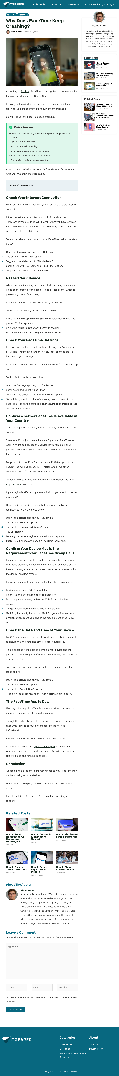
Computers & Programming (73, 1053)
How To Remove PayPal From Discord (40, 869)
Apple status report (44, 746)
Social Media (66, 1044)
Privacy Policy (96, 1049)
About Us (93, 1044)
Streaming (65, 1057)
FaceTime (11, 15)
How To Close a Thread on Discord (16, 868)
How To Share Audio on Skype (65, 868)
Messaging (23, 15)
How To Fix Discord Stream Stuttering (67, 835)
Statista (25, 91)
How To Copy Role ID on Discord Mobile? (41, 836)
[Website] (67, 988)
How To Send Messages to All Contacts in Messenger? (15, 838)
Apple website (14, 484)
